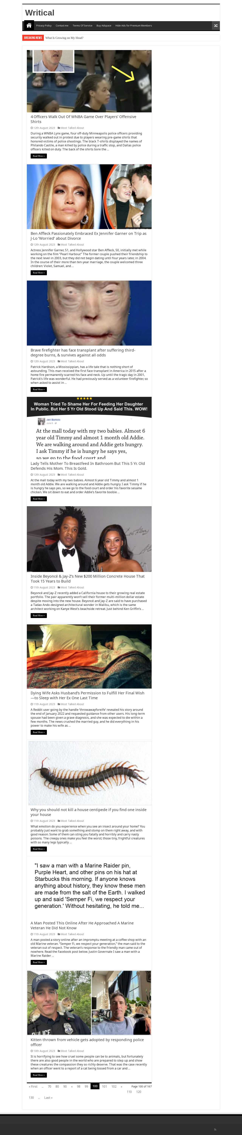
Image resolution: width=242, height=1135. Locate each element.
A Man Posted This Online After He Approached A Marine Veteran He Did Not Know (82, 925)
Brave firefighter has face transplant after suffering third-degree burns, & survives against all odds (83, 353)
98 (78, 1086)
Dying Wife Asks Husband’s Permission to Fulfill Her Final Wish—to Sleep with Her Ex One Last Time (87, 695)
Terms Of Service (82, 25)
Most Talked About (72, 128)
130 (31, 1098)
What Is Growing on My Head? (64, 37)
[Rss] (215, 1129)
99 (86, 1086)
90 (65, 1086)
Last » (48, 1098)
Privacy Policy (44, 25)
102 (113, 1086)
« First (33, 1086)
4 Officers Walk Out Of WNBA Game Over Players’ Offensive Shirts (83, 119)
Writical (39, 12)
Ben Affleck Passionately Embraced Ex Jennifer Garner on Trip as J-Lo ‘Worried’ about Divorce (89, 236)
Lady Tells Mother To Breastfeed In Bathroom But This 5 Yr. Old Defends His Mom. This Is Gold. (88, 466)
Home (29, 25)
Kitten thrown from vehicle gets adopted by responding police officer (87, 1042)
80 (57, 1086)
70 (49, 1086)
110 (129, 1092)
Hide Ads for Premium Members (134, 25)
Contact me (62, 25)
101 (104, 1086)
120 (138, 1092)
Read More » (39, 156)
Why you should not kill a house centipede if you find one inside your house (89, 812)
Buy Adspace (104, 25)
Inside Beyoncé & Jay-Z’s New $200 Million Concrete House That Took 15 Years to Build (88, 579)
